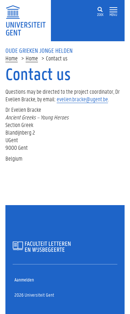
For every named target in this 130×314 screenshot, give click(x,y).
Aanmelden (24, 279)
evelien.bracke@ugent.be (82, 99)
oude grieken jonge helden (39, 50)
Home (11, 58)
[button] (113, 10)
